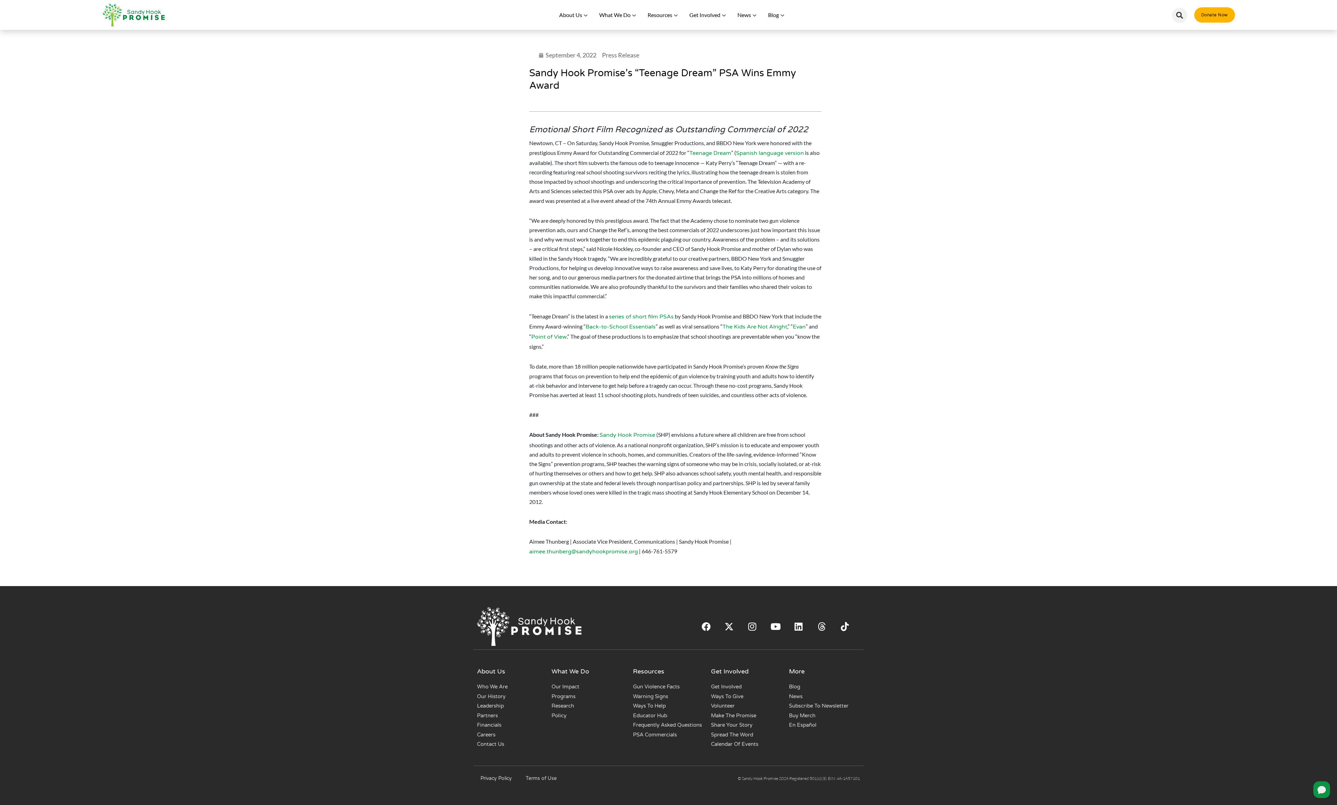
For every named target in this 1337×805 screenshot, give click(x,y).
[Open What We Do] (634, 15)
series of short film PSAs (641, 316)
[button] (1179, 15)
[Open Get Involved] (724, 15)
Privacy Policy (496, 778)
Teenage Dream (710, 153)
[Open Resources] (676, 15)
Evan (799, 326)
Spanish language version (770, 153)
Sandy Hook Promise (627, 435)
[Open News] (755, 15)
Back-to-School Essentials (621, 326)
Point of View (549, 336)
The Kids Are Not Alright (754, 326)
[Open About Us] (586, 15)
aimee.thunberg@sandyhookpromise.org (583, 551)
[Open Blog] (783, 15)
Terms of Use (541, 778)
